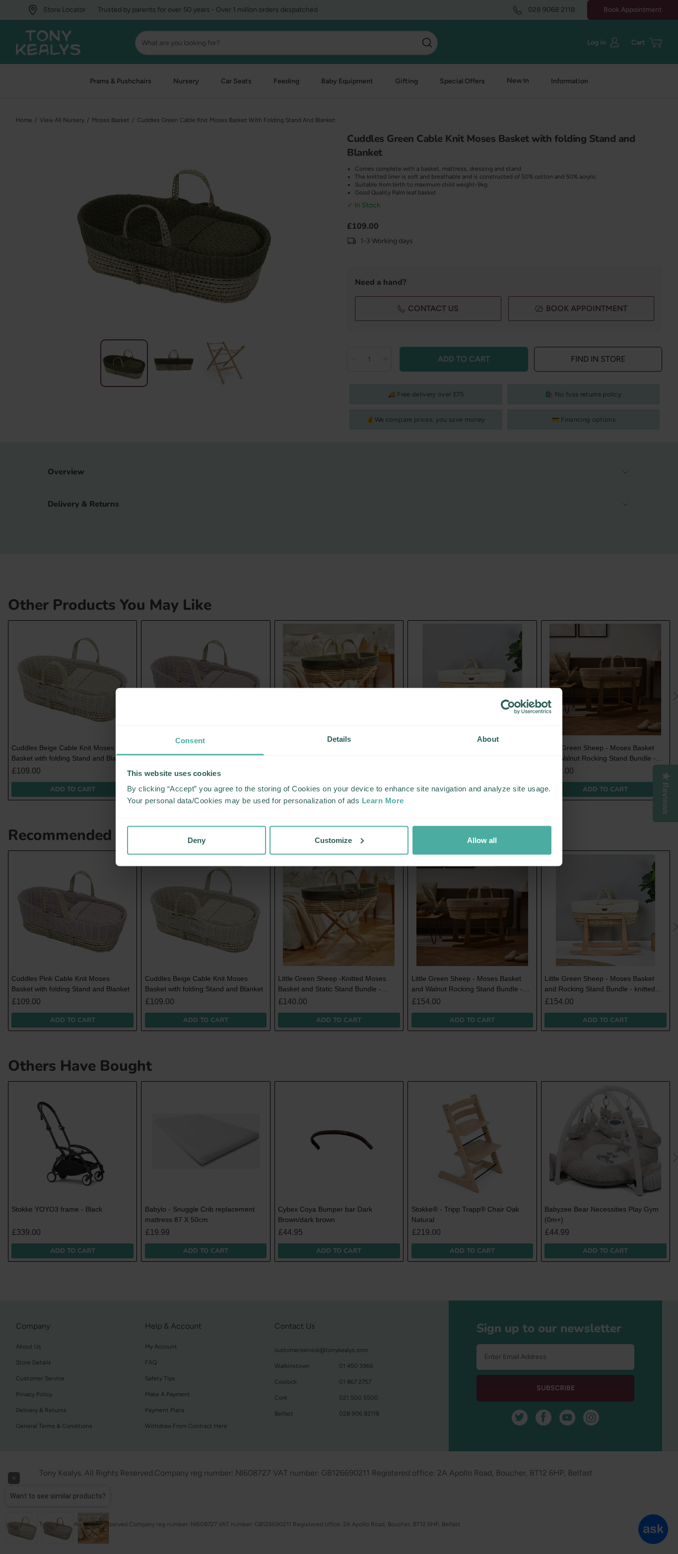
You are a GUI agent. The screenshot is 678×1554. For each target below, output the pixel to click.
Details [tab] (339, 739)
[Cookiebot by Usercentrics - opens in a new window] (508, 706)
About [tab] (488, 739)
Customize (333, 840)
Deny (196, 840)
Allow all (482, 840)
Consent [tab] (190, 740)
